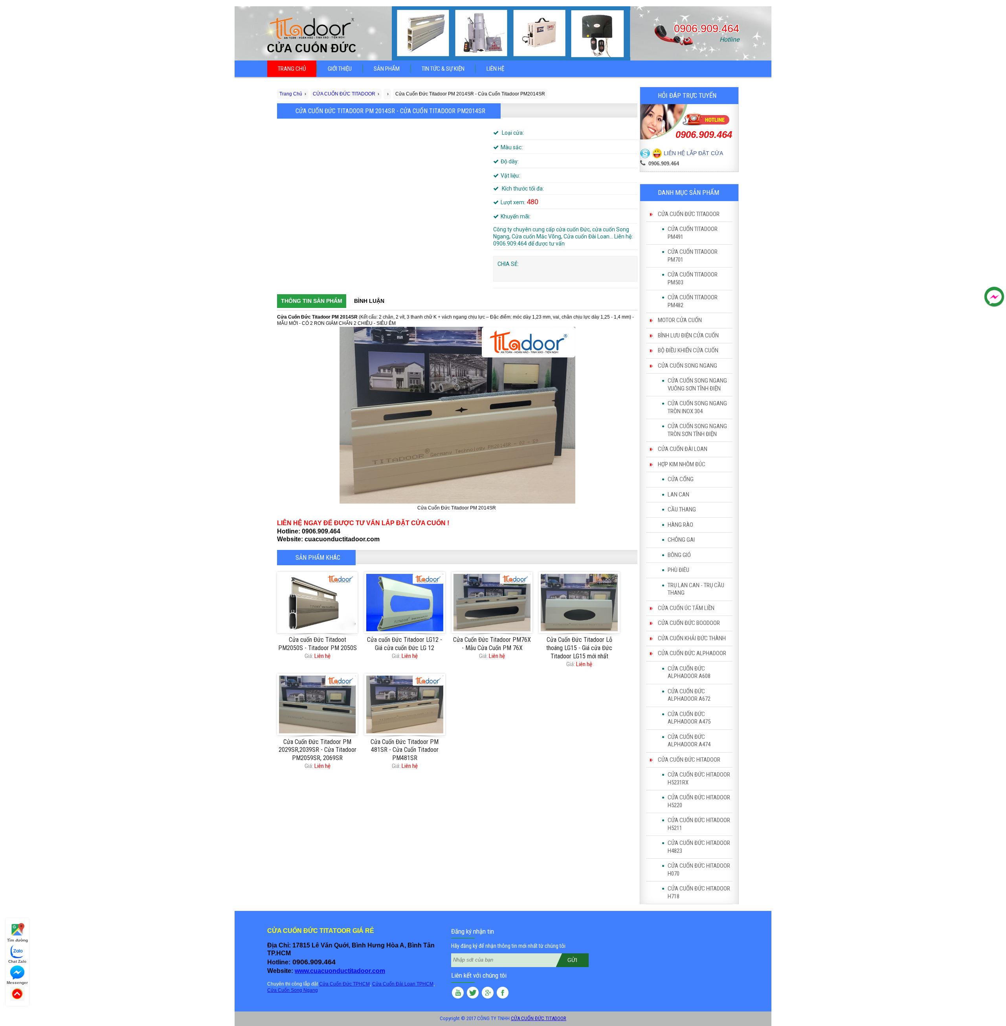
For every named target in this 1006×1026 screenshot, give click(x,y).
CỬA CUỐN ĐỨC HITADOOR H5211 (699, 824)
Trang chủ (292, 68)
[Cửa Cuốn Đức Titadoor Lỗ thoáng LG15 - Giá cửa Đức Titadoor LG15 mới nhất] (579, 603)
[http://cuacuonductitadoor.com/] (488, 994)
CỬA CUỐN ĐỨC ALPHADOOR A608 (689, 672)
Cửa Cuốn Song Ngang (292, 990)
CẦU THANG (682, 509)
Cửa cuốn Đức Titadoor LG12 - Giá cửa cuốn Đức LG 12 (404, 644)
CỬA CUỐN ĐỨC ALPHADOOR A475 (689, 718)
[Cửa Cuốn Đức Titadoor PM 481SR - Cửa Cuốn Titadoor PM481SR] (404, 704)
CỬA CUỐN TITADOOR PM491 (693, 232)
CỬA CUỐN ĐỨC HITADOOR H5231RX (699, 778)
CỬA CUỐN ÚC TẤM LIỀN (686, 608)
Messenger (17, 982)
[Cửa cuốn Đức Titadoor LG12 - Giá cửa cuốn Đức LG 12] (404, 603)
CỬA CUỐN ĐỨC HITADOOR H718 (699, 892)
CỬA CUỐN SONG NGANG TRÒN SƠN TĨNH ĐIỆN (697, 430)
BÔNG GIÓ (679, 555)
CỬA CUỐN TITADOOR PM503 (693, 278)
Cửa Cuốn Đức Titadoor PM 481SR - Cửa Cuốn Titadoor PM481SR (405, 750)
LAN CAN (678, 494)
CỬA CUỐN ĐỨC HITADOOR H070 (699, 869)
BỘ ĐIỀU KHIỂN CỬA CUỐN (688, 350)
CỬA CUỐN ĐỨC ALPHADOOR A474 (689, 740)
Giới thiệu (340, 68)
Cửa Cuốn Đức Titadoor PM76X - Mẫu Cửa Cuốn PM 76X (492, 644)
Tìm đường (17, 940)
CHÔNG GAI (681, 539)
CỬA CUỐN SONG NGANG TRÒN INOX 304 (697, 407)
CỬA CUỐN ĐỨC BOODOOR (689, 623)
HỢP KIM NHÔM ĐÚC (681, 464)
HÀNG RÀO (680, 524)
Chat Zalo (17, 961)
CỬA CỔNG (681, 479)
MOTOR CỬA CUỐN (680, 320)
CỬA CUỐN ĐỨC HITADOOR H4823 (699, 846)
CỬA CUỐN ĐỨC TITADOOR (689, 214)
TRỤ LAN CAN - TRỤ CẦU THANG (696, 589)
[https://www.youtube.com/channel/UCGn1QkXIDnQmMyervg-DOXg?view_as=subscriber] (458, 994)
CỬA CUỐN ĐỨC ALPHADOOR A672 (689, 695)
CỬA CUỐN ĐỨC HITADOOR (689, 759)
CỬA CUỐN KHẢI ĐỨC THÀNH (692, 638)
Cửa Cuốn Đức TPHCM (344, 984)
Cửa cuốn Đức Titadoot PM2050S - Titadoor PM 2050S (317, 644)
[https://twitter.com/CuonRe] (473, 994)
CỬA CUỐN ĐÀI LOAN (682, 449)
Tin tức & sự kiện (443, 68)
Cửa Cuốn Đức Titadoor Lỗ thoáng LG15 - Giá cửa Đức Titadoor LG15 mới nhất (579, 648)
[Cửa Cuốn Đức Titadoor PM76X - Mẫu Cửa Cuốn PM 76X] (491, 603)
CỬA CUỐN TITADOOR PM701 (693, 255)
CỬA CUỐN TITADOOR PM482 (693, 301)
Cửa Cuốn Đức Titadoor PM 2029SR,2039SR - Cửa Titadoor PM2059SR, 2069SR (317, 750)
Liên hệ (495, 68)
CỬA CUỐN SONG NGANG (687, 365)
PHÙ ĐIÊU (678, 569)
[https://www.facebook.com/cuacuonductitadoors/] (503, 994)
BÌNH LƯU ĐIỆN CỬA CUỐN (688, 335)
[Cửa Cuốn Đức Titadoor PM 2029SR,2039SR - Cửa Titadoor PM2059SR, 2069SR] (317, 704)
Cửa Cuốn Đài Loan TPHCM (402, 984)
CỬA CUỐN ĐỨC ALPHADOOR (692, 653)
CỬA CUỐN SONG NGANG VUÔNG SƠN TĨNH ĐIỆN (697, 384)
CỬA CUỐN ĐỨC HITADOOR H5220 (699, 801)
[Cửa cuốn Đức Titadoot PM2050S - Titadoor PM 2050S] (317, 603)
